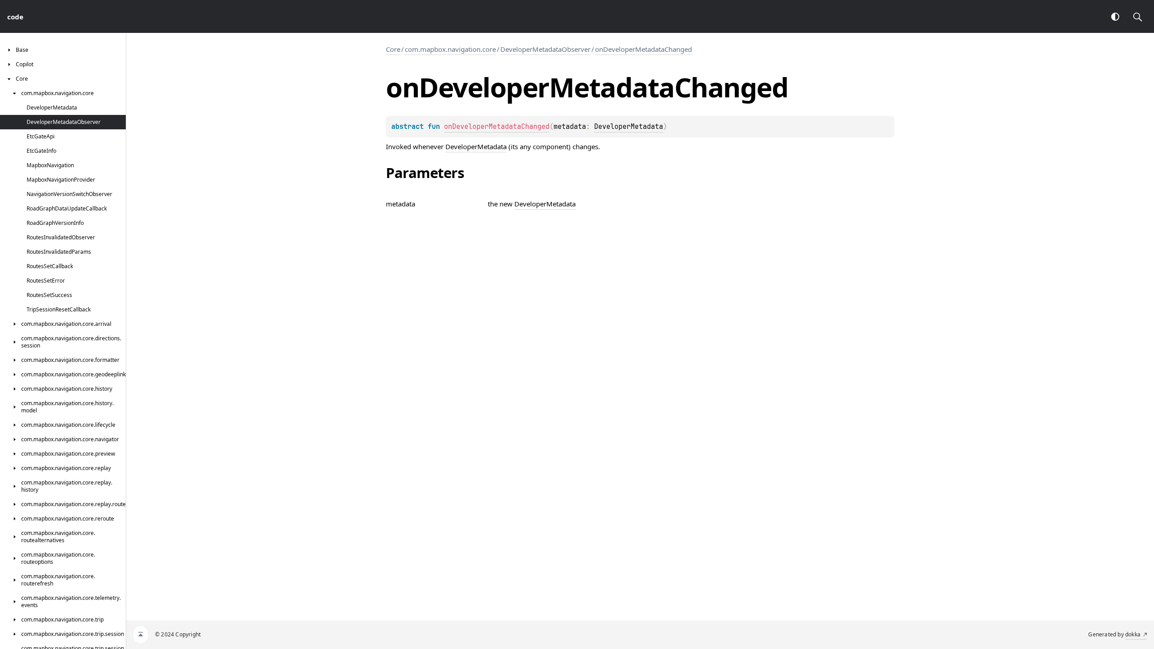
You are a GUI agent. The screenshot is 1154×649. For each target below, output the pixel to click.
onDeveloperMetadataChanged (643, 49)
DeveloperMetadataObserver (545, 49)
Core (393, 49)
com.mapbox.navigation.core (450, 49)
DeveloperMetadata (628, 126)
